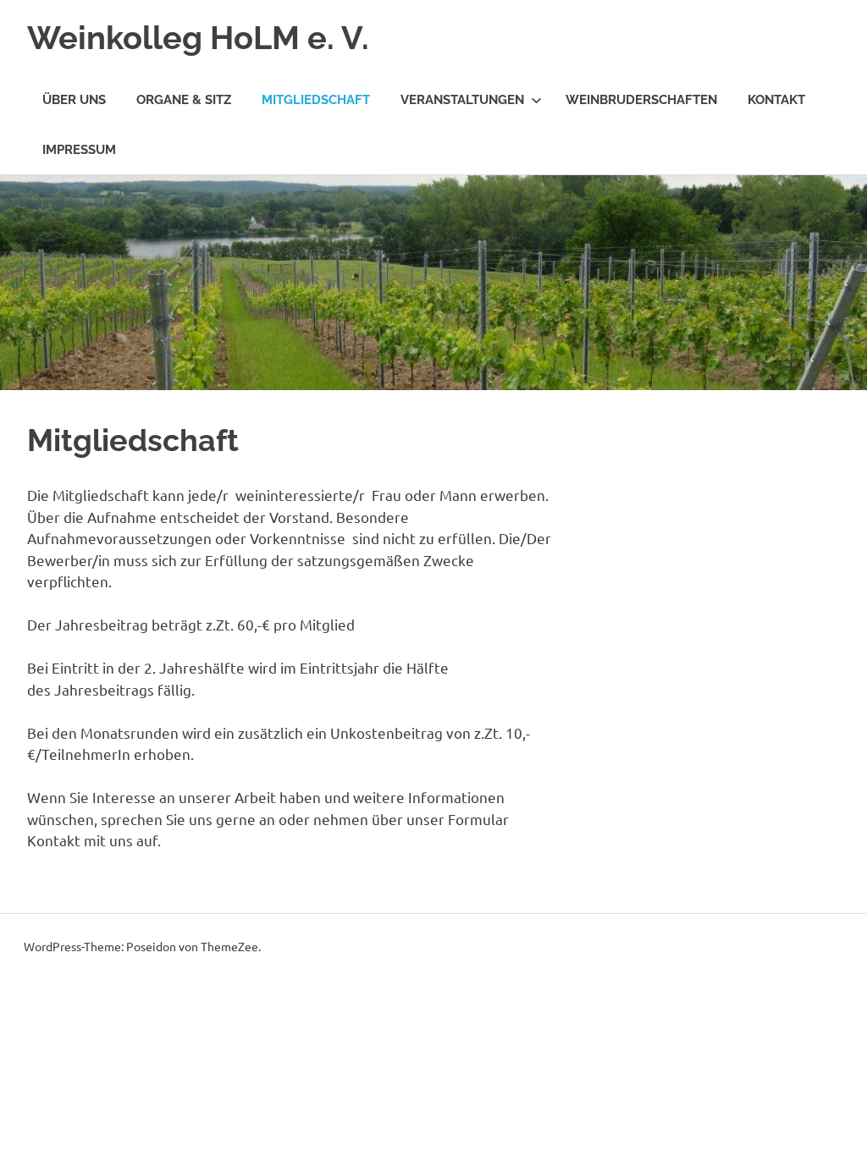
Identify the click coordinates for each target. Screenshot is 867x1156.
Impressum (79, 149)
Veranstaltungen (462, 99)
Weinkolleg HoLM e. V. (198, 38)
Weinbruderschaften (641, 99)
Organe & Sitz (183, 99)
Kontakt (776, 99)
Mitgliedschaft (316, 99)
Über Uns (74, 99)
